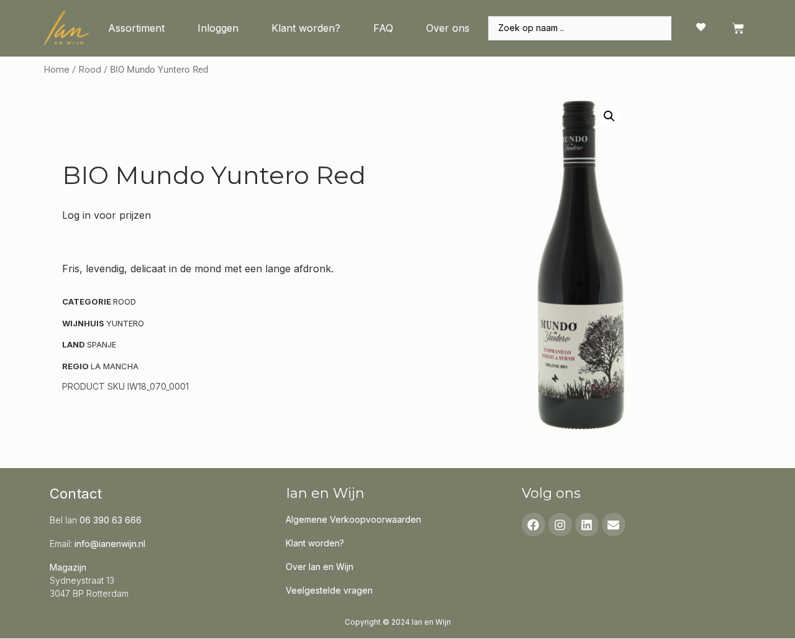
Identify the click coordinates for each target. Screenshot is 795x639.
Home (56, 69)
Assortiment (136, 28)
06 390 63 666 (111, 520)
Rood (89, 69)
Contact (76, 493)
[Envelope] (613, 524)
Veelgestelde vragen (329, 590)
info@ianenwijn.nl (110, 543)
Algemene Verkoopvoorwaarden (353, 519)
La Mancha (115, 366)
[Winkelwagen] (738, 28)
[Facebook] (533, 524)
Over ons (448, 28)
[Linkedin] (587, 524)
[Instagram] (560, 524)
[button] (609, 116)
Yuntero (125, 323)
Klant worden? (305, 28)
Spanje (101, 344)
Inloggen (218, 28)
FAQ (383, 28)
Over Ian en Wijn (319, 566)
